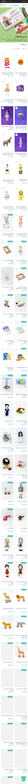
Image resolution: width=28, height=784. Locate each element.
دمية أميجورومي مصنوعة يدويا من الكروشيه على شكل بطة (8, 180)
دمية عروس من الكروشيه (21, 447)
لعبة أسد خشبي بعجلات (21, 608)
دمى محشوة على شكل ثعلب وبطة (22, 475)
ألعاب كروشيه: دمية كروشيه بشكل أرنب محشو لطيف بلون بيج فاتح (7, 100)
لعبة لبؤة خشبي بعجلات (8, 635)
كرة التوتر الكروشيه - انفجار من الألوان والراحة (21, 73)
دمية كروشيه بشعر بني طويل (22, 582)
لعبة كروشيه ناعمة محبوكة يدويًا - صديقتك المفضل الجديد (7, 73)
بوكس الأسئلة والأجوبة (22, 367)
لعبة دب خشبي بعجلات (8, 662)
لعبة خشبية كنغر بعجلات (7, 608)
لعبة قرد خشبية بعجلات (22, 688)
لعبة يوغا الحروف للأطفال (7, 715)
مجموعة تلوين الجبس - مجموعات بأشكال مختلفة (21, 287)
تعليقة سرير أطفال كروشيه (7, 394)
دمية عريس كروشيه (9, 421)
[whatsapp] (23, 779)
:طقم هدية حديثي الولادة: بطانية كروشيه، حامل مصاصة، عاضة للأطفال (7, 234)
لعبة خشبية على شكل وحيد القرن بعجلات (21, 636)
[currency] (7, 1)
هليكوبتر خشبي (24, 528)
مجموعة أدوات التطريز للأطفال (8, 743)
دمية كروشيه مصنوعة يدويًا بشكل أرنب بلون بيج (21, 154)
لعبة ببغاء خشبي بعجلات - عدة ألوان (21, 314)
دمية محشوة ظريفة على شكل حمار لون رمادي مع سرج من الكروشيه (8, 154)
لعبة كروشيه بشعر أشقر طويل (7, 555)
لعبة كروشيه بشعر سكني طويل (21, 555)
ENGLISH (4, 1)
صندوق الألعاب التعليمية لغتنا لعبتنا (21, 395)
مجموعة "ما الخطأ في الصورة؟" (22, 341)
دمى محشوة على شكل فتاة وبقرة (7, 448)
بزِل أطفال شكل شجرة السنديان (8, 770)
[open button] (26, 5)
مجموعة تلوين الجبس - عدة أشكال (7, 261)
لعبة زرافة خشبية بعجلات (21, 662)
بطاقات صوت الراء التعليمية (9, 341)
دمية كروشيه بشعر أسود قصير (7, 582)
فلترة (23, 48)
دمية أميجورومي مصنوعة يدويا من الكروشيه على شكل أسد (21, 207)
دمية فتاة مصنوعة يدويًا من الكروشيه (7, 127)
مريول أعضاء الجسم (22, 501)
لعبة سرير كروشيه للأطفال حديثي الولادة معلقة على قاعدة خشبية (21, 743)
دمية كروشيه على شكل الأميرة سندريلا (22, 261)
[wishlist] (4, 5)
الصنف (21, 33)
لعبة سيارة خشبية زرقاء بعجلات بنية (22, 716)
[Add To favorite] (16, 54)
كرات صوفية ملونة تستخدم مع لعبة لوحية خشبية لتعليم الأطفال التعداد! (21, 100)
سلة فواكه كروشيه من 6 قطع (21, 421)
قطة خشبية (10, 501)
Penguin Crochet (23, 180)
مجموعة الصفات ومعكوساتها (9, 368)
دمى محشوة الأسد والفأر (7, 474)
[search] (23, 5)
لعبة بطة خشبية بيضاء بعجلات (8, 689)
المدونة (10, 1)
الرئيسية (25, 33)
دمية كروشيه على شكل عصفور (8, 314)
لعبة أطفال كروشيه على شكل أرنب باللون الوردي (21, 234)
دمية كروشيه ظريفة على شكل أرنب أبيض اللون (8, 207)
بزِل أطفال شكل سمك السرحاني (22, 770)
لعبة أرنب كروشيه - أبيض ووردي (7, 287)
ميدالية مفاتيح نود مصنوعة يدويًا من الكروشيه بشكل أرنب (21, 127)
